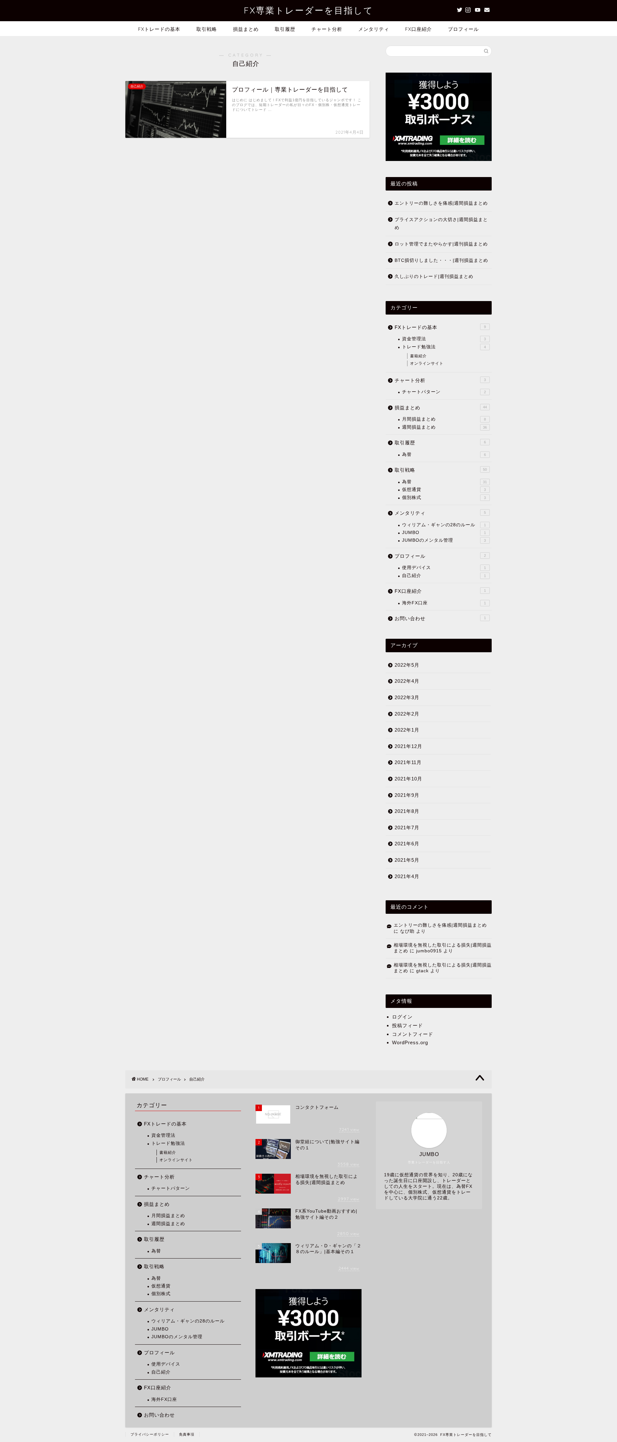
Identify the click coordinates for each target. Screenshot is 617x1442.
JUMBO (444, 532)
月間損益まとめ (444, 419)
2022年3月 (407, 697)
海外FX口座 (444, 603)
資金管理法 (444, 338)
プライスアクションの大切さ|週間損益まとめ (441, 223)
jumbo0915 (429, 950)
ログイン (402, 1016)
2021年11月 (408, 762)
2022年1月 (407, 730)
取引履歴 (285, 29)
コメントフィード (412, 1034)
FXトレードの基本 (159, 29)
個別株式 (444, 497)
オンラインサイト (426, 363)
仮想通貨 (444, 489)
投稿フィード (407, 1025)
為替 (444, 454)
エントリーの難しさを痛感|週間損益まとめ (441, 203)
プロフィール (463, 29)
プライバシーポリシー (149, 1434)
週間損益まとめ (444, 427)
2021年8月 (407, 811)
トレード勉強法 (444, 346)
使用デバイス (444, 567)
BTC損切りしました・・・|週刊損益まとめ (441, 260)
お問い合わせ (440, 618)
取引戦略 (206, 29)
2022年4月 (407, 681)
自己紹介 (444, 575)
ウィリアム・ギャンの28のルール (444, 524)
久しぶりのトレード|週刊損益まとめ (434, 276)
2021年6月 (407, 843)
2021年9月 (407, 795)
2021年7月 (407, 827)
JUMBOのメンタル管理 (444, 540)
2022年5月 (407, 665)
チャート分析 (326, 29)
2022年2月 (407, 714)
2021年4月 (407, 876)
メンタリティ (373, 29)
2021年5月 (407, 860)
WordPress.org (410, 1042)
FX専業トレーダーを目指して (308, 10)
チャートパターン (444, 391)
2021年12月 (408, 746)
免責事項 (186, 1434)
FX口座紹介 (418, 29)
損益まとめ (246, 29)
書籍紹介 (418, 356)
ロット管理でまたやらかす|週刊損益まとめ (441, 244)
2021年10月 (408, 778)
